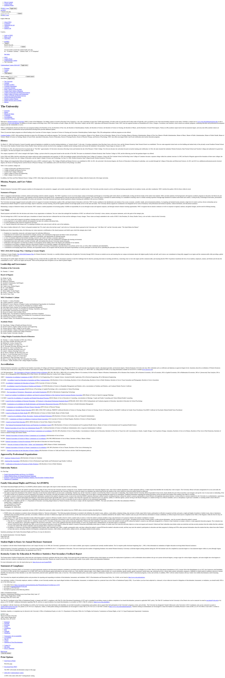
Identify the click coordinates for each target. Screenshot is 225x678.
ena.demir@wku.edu (212, 600)
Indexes (6, 102)
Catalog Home (8, 3)
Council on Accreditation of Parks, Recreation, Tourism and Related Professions (29, 416)
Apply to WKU (8, 35)
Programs (6, 68)
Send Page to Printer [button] (10, 661)
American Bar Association (12, 461)
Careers (6, 640)
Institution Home (9, 5)
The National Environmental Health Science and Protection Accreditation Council (28, 425)
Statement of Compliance (11, 479)
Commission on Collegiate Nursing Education (18, 410)
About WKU (8, 22)
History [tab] (6, 112)
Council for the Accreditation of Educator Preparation (20, 401)
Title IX (6, 639)
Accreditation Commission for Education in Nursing (20, 383)
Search (7, 43)
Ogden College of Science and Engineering (16, 94)
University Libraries (9, 88)
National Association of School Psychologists (18, 441)
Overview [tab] (7, 110)
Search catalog (5, 76)
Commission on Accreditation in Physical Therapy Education (23, 407)
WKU (6, 57)
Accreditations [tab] (8, 117)
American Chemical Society (12, 458)
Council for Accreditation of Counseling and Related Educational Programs (28, 398)
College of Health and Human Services (15, 95)
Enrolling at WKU (9, 84)
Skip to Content (8, 2)
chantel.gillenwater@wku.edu (9, 606)
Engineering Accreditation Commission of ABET (19, 377)
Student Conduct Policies (11, 99)
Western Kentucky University (16, 121)
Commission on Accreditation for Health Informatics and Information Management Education (33, 404)
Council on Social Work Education (15, 422)
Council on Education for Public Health (17, 413)
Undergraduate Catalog (10, 60)
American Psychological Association (14, 389)
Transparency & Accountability (13, 636)
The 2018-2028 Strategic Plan (25, 254)
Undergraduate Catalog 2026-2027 (10, 65)
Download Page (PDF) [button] (10, 667)
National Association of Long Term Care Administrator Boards (22, 428)
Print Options (8, 73)
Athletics (6, 27)
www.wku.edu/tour (13, 123)
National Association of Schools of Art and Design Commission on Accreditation (29, 431)
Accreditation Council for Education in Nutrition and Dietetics (24, 386)
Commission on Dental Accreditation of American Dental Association (28, 419)
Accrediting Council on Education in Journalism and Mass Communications (28, 380)
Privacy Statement (9, 648)
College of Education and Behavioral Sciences (17, 92)
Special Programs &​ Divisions (12, 97)
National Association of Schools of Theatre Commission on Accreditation (26, 447)
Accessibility (7, 637)
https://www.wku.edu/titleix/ (102, 602)
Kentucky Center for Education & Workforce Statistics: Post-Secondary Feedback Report (29, 477)
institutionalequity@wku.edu (19, 586)
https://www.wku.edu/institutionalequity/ (120, 606)
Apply (6, 71)
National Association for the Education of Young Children (23, 450)
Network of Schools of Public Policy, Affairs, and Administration (25, 444)
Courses (6, 70)
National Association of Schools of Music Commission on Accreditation (26, 438)
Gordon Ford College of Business (13, 91)
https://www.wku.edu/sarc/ (8, 608)
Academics (7, 23)
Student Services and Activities (12, 100)
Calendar (6, 83)
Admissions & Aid (9, 25)
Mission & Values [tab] (9, 114)
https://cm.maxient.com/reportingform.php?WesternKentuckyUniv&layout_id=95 (37, 585)
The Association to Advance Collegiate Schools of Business (30, 372)
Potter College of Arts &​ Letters (13, 89)
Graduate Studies (5, 135)
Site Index (7, 54)
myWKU (3, 10)
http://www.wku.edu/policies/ (136, 577)
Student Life (7, 28)
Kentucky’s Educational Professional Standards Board (53, 401)
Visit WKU (7, 38)
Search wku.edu (6, 12)
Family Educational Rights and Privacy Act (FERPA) (19, 474)
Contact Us (7, 645)
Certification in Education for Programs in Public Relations (22, 464)
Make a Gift (7, 37)
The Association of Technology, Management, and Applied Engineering (27, 392)
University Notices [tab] (9, 118)
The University (8, 81)
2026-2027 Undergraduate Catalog (14, 673)
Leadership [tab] (7, 115)
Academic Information (10, 86)
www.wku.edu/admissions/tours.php (207, 121)
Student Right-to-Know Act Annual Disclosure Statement (20, 476)
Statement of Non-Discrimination (13, 642)
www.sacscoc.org (147, 369)
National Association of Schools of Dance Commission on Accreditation (26, 435)
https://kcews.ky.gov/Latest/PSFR (42, 562)
